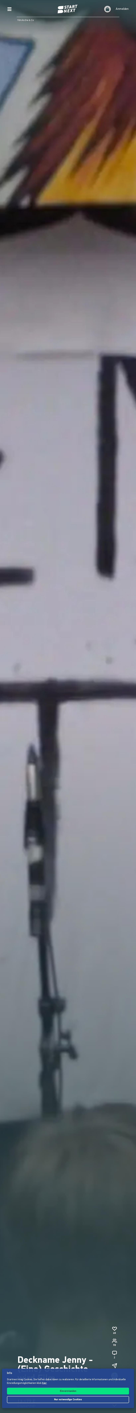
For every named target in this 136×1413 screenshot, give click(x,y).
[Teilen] (114, 1365)
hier (44, 1383)
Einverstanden (68, 1391)
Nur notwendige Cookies (68, 1399)
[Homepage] (68, 9)
